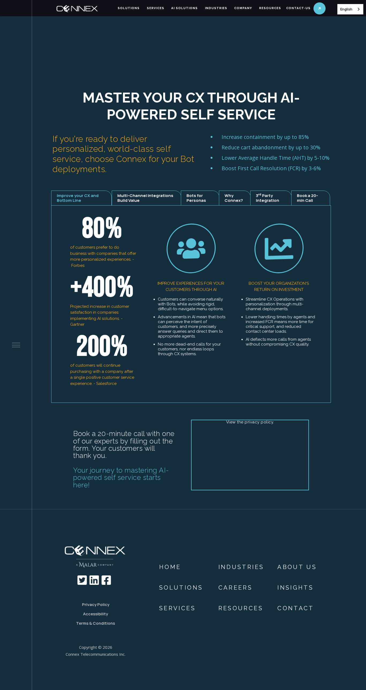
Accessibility (95, 614)
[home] (84, 8)
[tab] (81, 198)
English (346, 9)
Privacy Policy (95, 604)
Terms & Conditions (95, 623)
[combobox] (350, 9)
